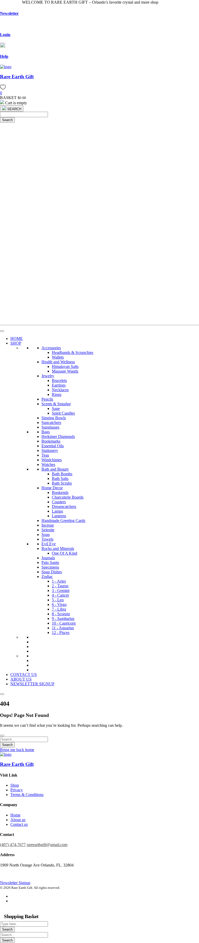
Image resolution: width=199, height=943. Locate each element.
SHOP (15, 343)
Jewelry (47, 376)
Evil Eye (48, 544)
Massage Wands (65, 371)
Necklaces (60, 390)
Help (4, 56)
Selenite (47, 530)
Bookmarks (50, 441)
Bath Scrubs (62, 483)
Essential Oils (52, 446)
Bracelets (59, 380)
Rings (56, 394)
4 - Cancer (60, 595)
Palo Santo (50, 562)
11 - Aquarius (63, 628)
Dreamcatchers (64, 506)
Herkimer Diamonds (58, 436)
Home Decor (52, 488)
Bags (45, 432)
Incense (47, 525)
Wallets (58, 357)
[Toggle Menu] (2, 331)
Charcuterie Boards (67, 497)
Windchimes (51, 460)
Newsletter (9, 13)
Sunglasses (50, 427)
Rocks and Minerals (57, 548)
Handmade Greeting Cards (63, 520)
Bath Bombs (62, 474)
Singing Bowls (53, 418)
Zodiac (47, 576)
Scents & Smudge (56, 404)
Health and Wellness (58, 362)
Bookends (60, 492)
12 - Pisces (60, 632)
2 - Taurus (60, 586)
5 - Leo (58, 600)
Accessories (51, 348)
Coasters (59, 502)
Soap (45, 534)
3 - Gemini (60, 590)
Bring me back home (17, 750)
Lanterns (59, 516)
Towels (47, 539)
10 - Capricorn (64, 623)
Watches (48, 464)
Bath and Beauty (55, 469)
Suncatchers (51, 422)
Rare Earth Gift (17, 76)
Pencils (47, 399)
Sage (56, 408)
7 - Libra (59, 609)
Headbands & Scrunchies (72, 352)
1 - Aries (59, 581)
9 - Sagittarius (63, 618)
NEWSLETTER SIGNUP (32, 684)
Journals (48, 558)
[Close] (2, 694)
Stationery (49, 450)
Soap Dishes (51, 572)
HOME (16, 338)
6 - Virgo (59, 604)
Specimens (50, 567)
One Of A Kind (64, 553)
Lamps (57, 511)
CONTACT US (23, 674)
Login (5, 34)
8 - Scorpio (61, 614)
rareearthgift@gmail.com (47, 844)
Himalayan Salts (65, 366)
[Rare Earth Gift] (5, 67)
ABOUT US (21, 679)
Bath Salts (60, 478)
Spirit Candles (63, 413)
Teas (45, 455)
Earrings (59, 385)
